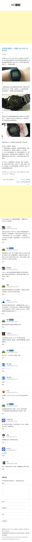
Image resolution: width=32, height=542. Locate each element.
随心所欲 (9, 364)
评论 (3, 483)
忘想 (8, 391)
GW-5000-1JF (5, 174)
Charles (9, 227)
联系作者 (8, 531)
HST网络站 (15, 529)
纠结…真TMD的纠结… (8, 179)
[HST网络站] (16, 5)
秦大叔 (8, 300)
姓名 (3, 501)
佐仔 (8, 248)
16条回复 (4, 54)
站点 (3, 514)
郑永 (8, 435)
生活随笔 (21, 172)
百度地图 (25, 529)
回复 (3, 242)
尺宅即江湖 (10, 419)
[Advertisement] (16, 27)
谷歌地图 (20, 529)
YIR (7, 462)
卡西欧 (10, 174)
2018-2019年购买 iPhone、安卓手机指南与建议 (23, 182)
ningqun (9, 333)
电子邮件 (4, 508)
